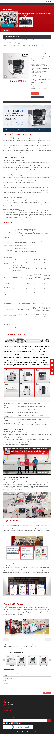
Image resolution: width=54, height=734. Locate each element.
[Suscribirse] (49, 720)
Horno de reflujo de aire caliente (11, 42)
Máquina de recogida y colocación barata (12, 646)
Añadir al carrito (38, 97)
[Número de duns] (18, 727)
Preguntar (35, 93)
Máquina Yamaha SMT (8, 409)
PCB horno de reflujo (40, 45)
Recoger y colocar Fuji (8, 648)
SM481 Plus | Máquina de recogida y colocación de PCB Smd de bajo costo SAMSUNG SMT (43, 665)
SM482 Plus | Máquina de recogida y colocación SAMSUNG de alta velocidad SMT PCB (32, 665)
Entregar (47, 692)
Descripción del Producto (9, 102)
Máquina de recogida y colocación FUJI (30, 646)
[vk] (12, 723)
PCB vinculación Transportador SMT (25, 45)
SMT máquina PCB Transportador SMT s (28, 42)
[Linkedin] (7, 723)
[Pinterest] (20, 723)
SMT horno (6, 39)
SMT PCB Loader (15, 39)
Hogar (9, 3)
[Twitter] (9, 723)
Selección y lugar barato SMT (39, 644)
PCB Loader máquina (41, 39)
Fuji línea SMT (18, 648)
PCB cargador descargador (9, 403)
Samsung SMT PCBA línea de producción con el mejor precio (10, 665)
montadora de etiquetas (29, 424)
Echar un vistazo (7, 25)
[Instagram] (17, 723)
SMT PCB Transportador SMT (28, 39)
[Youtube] (4, 723)
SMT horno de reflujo (8, 412)
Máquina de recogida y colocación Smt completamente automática (17, 644)
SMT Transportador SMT (9, 45)
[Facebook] (15, 723)
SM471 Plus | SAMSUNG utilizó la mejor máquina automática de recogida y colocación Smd (21, 665)
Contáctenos (27, 3)
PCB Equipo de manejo (9, 48)
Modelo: (32, 82)
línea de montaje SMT (11, 346)
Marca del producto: (33, 85)
